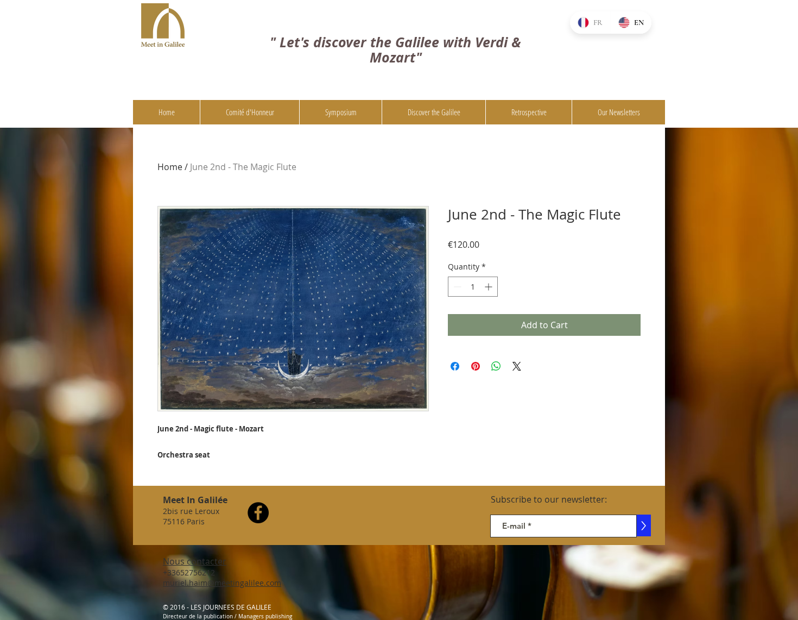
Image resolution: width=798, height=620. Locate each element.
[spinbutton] (473, 286)
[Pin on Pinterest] (475, 366)
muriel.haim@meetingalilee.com (222, 583)
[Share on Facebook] (454, 366)
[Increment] (489, 286)
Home (169, 167)
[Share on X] (516, 366)
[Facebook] (258, 512)
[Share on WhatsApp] (496, 366)
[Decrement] (456, 286)
